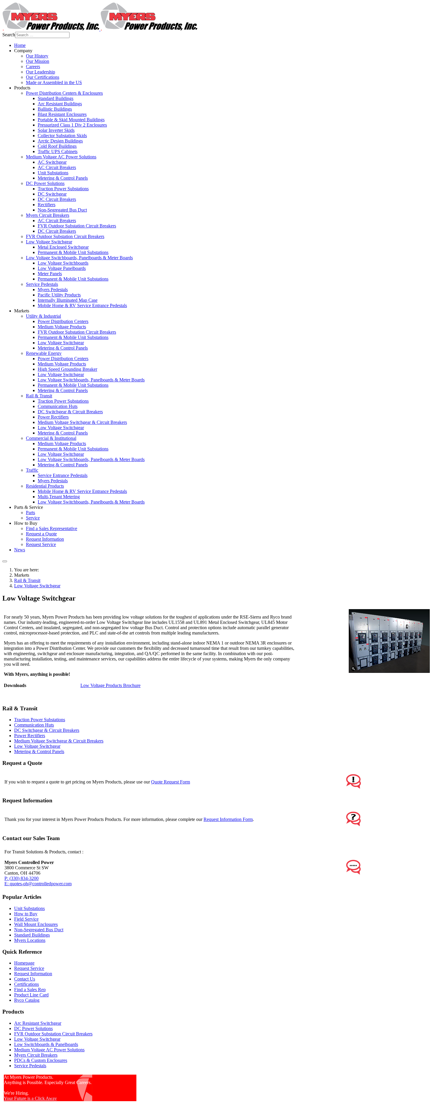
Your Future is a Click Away (30, 1098)
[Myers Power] (99, 29)
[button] (23, 50)
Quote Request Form (170, 781)
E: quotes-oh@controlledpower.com (38, 883)
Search (8, 34)
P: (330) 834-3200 (21, 878)
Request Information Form (228, 819)
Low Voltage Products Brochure (110, 685)
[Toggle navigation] (4, 561)
